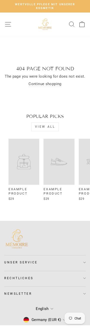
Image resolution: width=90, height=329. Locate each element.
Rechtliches (19, 278)
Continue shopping (44, 84)
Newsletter (18, 293)
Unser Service (21, 262)
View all (45, 126)
